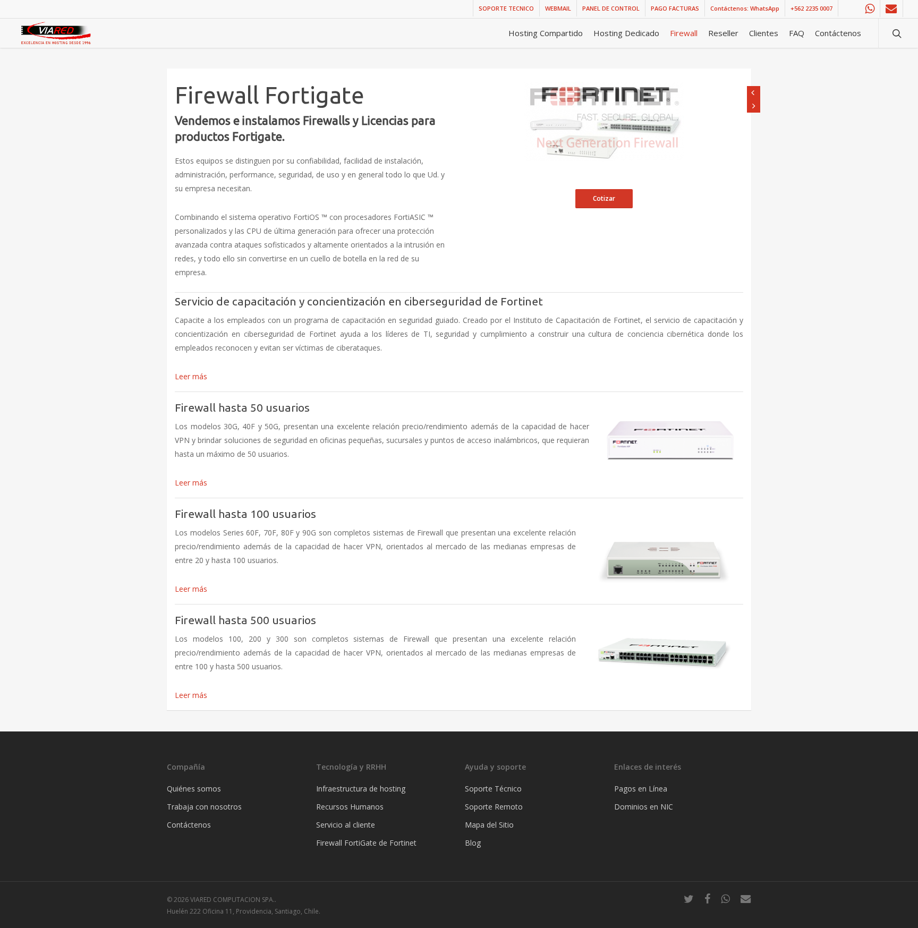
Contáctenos (189, 825)
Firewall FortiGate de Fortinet (366, 843)
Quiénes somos (194, 789)
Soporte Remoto (494, 807)
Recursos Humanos (350, 807)
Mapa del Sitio (489, 825)
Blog (473, 843)
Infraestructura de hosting (360, 789)
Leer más (191, 376)
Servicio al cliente (345, 825)
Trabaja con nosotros (204, 807)
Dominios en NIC (643, 807)
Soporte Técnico (493, 789)
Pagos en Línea (640, 789)
